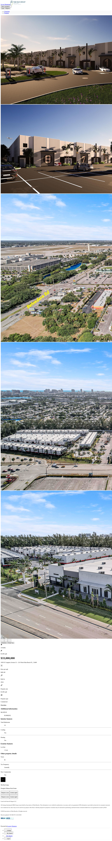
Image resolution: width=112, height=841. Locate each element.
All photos (3, 643)
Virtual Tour (11, 643)
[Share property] (9, 640)
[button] (56, 60)
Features (6, 13)
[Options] (2, 640)
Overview (7, 11)
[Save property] (6, 640)
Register (8, 8)
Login (2, 8)
